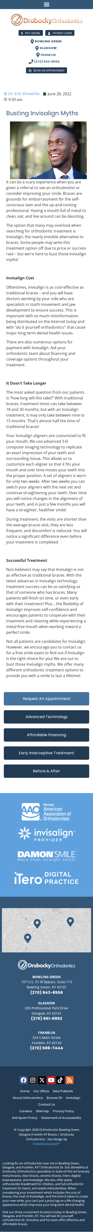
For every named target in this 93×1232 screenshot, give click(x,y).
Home (25, 1091)
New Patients (63, 1091)
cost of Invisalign (31, 1196)
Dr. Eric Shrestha (72, 1167)
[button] (46, 4)
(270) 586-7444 (46, 1048)
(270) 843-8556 (46, 992)
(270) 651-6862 (46, 1018)
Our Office (41, 1091)
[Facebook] (24, 1080)
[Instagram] (33, 1080)
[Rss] (70, 1080)
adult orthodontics (52, 1188)
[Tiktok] (60, 1080)
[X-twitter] (42, 1080)
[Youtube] (51, 1080)
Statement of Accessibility (61, 1118)
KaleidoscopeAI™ (46, 1144)
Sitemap (42, 1111)
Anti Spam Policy (24, 1118)
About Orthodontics (28, 1098)
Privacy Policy (63, 1111)
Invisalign (73, 1098)
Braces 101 (54, 1098)
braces (83, 1171)
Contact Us (46, 1104)
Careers (25, 1111)
